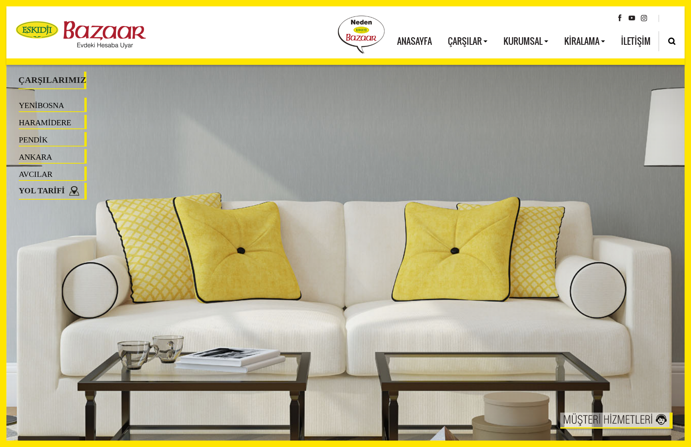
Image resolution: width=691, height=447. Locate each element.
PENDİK (33, 139)
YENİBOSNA (41, 105)
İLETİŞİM (636, 40)
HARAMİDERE (45, 122)
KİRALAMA (582, 40)
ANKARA (35, 156)
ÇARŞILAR (465, 40)
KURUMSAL (523, 40)
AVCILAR (35, 174)
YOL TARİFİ (44, 190)
